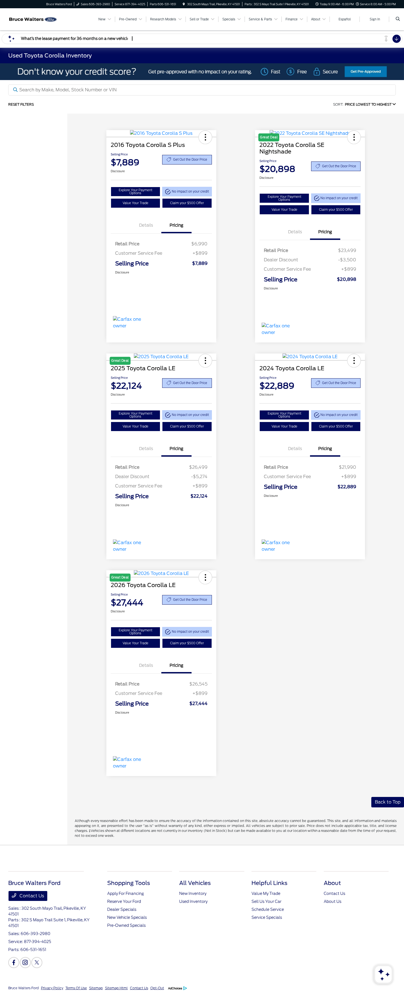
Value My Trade (265, 893)
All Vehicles (195, 883)
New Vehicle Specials (127, 917)
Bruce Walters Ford (23, 988)
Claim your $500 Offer (187, 203)
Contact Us (31, 895)
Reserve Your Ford (124, 901)
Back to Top (387, 802)
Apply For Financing (125, 893)
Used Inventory (193, 901)
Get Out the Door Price (190, 159)
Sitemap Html (116, 988)
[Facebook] (13, 962)
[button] (205, 137)
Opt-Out (157, 988)
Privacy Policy (52, 988)
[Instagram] (25, 962)
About (332, 883)
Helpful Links (269, 883)
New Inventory (192, 893)
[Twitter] (36, 962)
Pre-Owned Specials (126, 925)
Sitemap (96, 988)
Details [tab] (146, 225)
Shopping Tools (128, 883)
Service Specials (266, 917)
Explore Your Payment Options (135, 191)
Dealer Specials (121, 909)
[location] (184, 4)
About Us (332, 901)
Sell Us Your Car (266, 901)
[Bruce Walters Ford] (33, 18)
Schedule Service (267, 909)
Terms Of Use (76, 988)
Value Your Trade (135, 203)
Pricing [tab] (176, 225)
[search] (398, 19)
